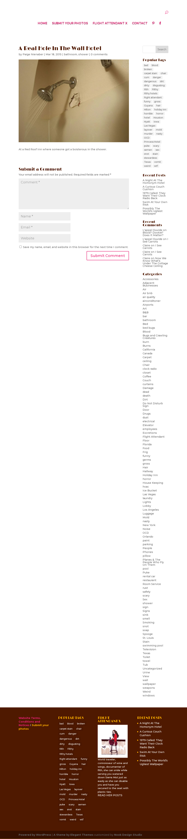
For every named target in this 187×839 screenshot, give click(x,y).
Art (145, 308)
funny (147, 101)
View (146, 676)
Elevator (148, 425)
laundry (147, 498)
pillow (147, 556)
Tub (145, 664)
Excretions (150, 433)
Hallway (148, 471)
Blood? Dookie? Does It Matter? (153, 234)
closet (147, 372)
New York (149, 525)
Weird (146, 691)
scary (156, 145)
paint (146, 540)
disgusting (159, 85)
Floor (146, 440)
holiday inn (160, 109)
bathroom (70, 54)
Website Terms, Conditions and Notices (30, 721)
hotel (147, 117)
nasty (159, 133)
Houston (158, 117)
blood (155, 65)
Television (149, 649)
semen (148, 149)
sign (145, 607)
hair (158, 105)
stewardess (150, 157)
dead (146, 392)
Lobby (147, 506)
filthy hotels (150, 93)
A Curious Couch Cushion (153, 188)
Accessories (151, 279)
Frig (145, 452)
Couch (147, 380)
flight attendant (153, 97)
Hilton (147, 109)
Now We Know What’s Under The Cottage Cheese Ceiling (155, 262)
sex (157, 149)
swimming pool (153, 645)
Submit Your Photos (70, 23)
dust (145, 417)
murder (148, 133)
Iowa (156, 121)
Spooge (148, 634)
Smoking (148, 622)
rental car (149, 576)
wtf (156, 166)
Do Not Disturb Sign (153, 405)
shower (83, 54)
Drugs (147, 413)
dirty (146, 85)
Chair (146, 365)
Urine (146, 672)
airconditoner (152, 301)
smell (146, 618)
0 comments (99, 54)
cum (146, 77)
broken (148, 69)
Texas (147, 162)
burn (146, 342)
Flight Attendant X (110, 23)
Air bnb (147, 293)
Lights (147, 502)
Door (146, 409)
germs (147, 459)
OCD (147, 137)
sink (145, 614)
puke (147, 145)
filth (146, 89)
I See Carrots (155, 240)
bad (146, 65)
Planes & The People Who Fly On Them (153, 562)
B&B (145, 312)
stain (155, 153)
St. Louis (148, 637)
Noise (146, 529)
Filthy (155, 89)
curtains (148, 384)
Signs (146, 611)
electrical (149, 421)
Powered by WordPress (35, 834)
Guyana (148, 105)
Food (146, 448)
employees (150, 429)
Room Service (152, 584)
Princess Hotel (152, 141)
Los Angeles (151, 509)
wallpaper (149, 684)
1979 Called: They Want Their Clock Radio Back (154, 195)
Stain (146, 641)
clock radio (150, 368)
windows (149, 695)
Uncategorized (152, 668)
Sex (145, 599)
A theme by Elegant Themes (73, 834)
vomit (157, 162)
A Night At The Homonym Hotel (154, 181)
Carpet (147, 357)
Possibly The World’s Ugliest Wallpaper (153, 211)
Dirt (145, 399)
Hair (145, 467)
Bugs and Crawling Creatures (155, 337)
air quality (149, 297)
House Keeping (153, 482)
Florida (147, 444)
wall (145, 680)
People (147, 548)
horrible (148, 113)
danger (157, 77)
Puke (146, 572)
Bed (145, 324)
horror (159, 113)
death (146, 395)
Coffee (147, 376)
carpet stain (150, 73)
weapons (149, 687)
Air (144, 289)
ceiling (147, 361)
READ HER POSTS (110, 795)
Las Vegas (149, 125)
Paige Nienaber (33, 54)
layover (148, 129)
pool (145, 568)
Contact (140, 23)
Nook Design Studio (128, 834)
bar (145, 316)
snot (146, 153)
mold (159, 129)
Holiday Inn (150, 475)
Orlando (148, 536)
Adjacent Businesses (150, 284)
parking (148, 544)
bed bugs (149, 327)
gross (157, 101)
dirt (162, 81)
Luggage (148, 513)
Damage (148, 388)
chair (163, 73)
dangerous (150, 81)
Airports (148, 304)
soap (146, 630)
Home (42, 23)
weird (147, 166)
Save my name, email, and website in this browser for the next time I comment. (75, 247)
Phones (148, 552)
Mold (146, 517)
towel (146, 661)
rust (145, 588)
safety (146, 591)
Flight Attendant (154, 436)
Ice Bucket (150, 490)
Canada (147, 353)
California (149, 349)
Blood (146, 331)
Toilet (146, 657)
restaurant (149, 580)
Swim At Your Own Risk (155, 203)
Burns (147, 345)
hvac (146, 486)
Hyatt (147, 121)
